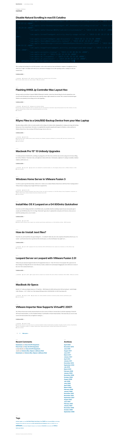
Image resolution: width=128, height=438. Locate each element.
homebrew (71, 107)
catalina (36, 78)
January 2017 (68, 357)
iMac (41, 191)
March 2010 (67, 369)
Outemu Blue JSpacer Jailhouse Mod (33, 351)
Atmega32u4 (27, 107)
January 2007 (68, 405)
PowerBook (56, 324)
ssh (19, 139)
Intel (32, 324)
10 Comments (68, 222)
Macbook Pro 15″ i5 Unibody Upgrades (38, 151)
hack (29, 222)
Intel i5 (34, 167)
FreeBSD (27, 138)
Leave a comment (41, 79)
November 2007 (69, 395)
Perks (55, 423)
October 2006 (68, 409)
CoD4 (43, 421)
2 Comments (19, 110)
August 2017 (68, 351)
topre (46, 109)
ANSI (18, 107)
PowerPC (65, 324)
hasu (65, 107)
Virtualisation (67, 191)
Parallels (45, 324)
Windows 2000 (53, 326)
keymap (27, 109)
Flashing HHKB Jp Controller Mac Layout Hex (41, 89)
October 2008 (68, 377)
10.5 (32, 274)
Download (26, 191)
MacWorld (41, 324)
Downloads (31, 191)
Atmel (31, 107)
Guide (23, 423)
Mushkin (49, 167)
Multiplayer (45, 423)
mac (42, 78)
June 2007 (67, 401)
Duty (53, 421)
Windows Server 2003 (42, 192)
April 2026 (67, 345)
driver (34, 246)
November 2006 (69, 407)
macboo (41, 295)
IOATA (44, 246)
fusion (35, 191)
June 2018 (67, 349)
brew (40, 107)
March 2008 (67, 387)
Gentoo (30, 138)
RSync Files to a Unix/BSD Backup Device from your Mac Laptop (52, 120)
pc (53, 423)
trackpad (34, 79)
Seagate (56, 167)
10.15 (33, 78)
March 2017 (67, 355)
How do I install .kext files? (31, 232)
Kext (53, 246)
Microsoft (41, 423)
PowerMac (61, 324)
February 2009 (68, 371)
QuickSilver (57, 222)
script (31, 79)
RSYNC (17, 139)
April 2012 (67, 359)
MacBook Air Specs (27, 284)
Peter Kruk (19, 347)
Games (21, 423)
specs (70, 295)
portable (57, 295)
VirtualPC (27, 326)
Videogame (29, 425)
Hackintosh (37, 138)
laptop (36, 295)
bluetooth (36, 107)
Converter (23, 324)
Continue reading (20, 74)
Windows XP (64, 326)
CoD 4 (47, 421)
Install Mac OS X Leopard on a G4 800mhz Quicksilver (47, 204)
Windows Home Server (33, 192)
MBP (61, 138)
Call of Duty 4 (37, 421)
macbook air (48, 138)
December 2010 (69, 363)
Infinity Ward (28, 423)
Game (58, 421)
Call (27, 421)
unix (21, 139)
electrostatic (51, 107)
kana (75, 107)
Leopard (31, 222)
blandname (19, 4)
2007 (18, 324)
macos (49, 78)
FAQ (56, 421)
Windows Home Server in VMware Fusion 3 (41, 179)
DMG (25, 222)
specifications (66, 295)
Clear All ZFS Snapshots (32, 345)
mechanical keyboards (37, 109)
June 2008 (67, 383)
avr (33, 107)
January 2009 (68, 373)
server (53, 274)
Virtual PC (18, 326)
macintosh (46, 78)
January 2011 (68, 361)
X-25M (75, 167)
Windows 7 (71, 167)
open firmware (42, 222)
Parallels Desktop (50, 324)
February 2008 (68, 389)
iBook (30, 324)
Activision (18, 421)
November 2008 (69, 375)
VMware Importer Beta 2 (45, 326)
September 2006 (69, 411)
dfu (41, 107)
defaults (39, 78)
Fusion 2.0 (38, 191)
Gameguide (18, 423)
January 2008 (68, 391)
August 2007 (68, 399)
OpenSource (70, 138)
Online (48, 423)
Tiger (73, 246)
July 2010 (67, 367)
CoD (41, 421)
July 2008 (67, 381)
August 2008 (68, 379)
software (54, 78)
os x (51, 167)
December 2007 (69, 393)
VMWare (67, 167)
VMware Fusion (22, 192)
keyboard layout (23, 109)
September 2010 (69, 365)
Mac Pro (46, 191)
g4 (26, 222)
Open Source (65, 138)
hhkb (67, 107)
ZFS (23, 139)
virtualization (72, 191)
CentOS (23, 138)
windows (27, 192)
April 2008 (67, 385)
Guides (33, 138)
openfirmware (48, 222)
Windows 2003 (59, 326)
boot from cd (22, 191)
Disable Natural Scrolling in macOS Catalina (41, 17)
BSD (21, 138)
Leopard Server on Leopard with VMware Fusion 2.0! (46, 258)
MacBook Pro (53, 138)
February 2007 (68, 403)
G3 (26, 324)
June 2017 (67, 353)
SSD (63, 167)
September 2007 (69, 397)
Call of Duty (31, 421)
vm (64, 167)
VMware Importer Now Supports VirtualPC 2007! (44, 306)
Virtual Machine (74, 324)
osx (28, 79)
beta (20, 324)
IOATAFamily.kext (49, 246)
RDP (57, 191)
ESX (55, 421)
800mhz (18, 222)
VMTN (65, 274)
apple (33, 106)
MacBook (43, 138)
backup (18, 138)
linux (31, 423)
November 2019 (69, 347)
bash (20, 79)
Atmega (23, 107)
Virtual (63, 191)
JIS (73, 107)
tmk (44, 109)
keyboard (17, 109)
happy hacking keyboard (59, 107)
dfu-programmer (46, 107)
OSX (52, 78)
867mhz (22, 222)
